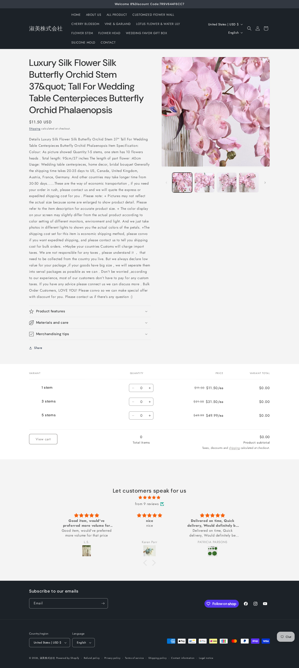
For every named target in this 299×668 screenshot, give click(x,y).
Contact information (182, 658)
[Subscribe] (103, 603)
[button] (249, 28)
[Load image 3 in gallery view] (227, 182)
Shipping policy (157, 658)
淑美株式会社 (47, 658)
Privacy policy (112, 658)
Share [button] (38, 348)
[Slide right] (265, 182)
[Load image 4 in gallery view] (249, 182)
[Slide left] (166, 182)
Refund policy (92, 658)
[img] (149, 497)
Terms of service (134, 658)
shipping (234, 448)
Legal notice (206, 658)
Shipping (34, 129)
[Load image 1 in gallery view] (182, 182)
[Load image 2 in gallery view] (204, 182)
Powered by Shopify (67, 658)
